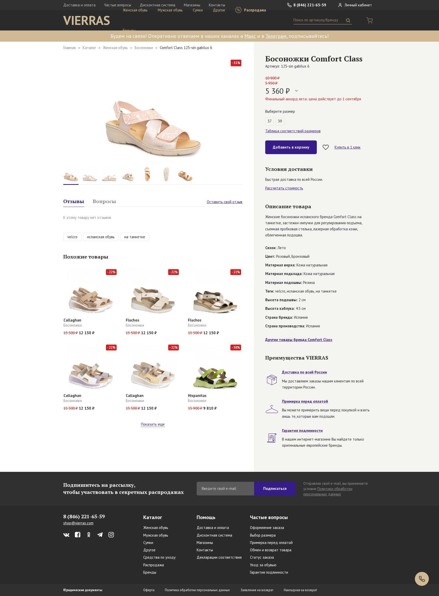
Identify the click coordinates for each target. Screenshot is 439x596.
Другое (219, 10)
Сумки (198, 10)
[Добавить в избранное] (326, 147)
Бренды (129, 30)
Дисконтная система (214, 535)
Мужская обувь (170, 10)
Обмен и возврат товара (270, 549)
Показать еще (153, 424)
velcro (72, 236)
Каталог (89, 47)
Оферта (148, 590)
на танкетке (134, 236)
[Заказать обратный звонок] (422, 579)
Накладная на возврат (300, 590)
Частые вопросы (269, 517)
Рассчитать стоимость (284, 188)
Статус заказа (262, 557)
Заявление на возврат (257, 590)
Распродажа (254, 10)
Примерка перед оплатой (271, 542)
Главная (69, 47)
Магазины (205, 542)
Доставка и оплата (79, 5)
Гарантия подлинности (269, 572)
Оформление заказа (267, 527)
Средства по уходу (159, 557)
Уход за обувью (263, 564)
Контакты (205, 549)
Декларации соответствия (219, 557)
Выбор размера (263, 535)
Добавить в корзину (291, 147)
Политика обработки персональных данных (197, 590)
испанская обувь (101, 236)
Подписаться (275, 488)
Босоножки (144, 47)
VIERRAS (86, 20)
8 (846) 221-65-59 (309, 5)
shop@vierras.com (78, 523)
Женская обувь (135, 10)
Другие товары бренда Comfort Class (298, 339)
